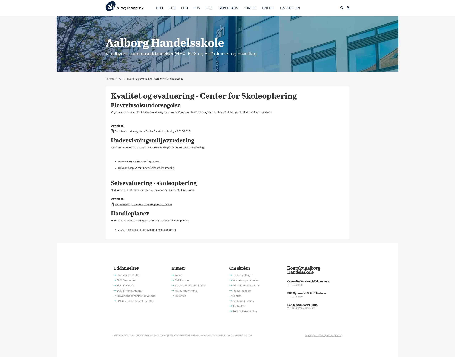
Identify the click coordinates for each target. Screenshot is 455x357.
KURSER (250, 8)
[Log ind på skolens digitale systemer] (347, 7)
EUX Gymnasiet (126, 280)
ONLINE (268, 8)
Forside (110, 78)
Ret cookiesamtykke (245, 311)
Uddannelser (126, 268)
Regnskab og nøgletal (245, 285)
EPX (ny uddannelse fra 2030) (135, 301)
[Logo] (130, 6)
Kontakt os (238, 306)
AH (121, 78)
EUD (184, 8)
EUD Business (125, 285)
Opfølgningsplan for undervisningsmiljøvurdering (146, 168)
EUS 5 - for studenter (129, 291)
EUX (172, 8)
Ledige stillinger (242, 275)
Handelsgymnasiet (128, 275)
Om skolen (239, 268)
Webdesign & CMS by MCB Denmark (323, 335)
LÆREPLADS (228, 8)
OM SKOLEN (290, 8)
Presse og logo (241, 291)
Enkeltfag (180, 296)
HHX (160, 8)
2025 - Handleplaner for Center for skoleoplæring (147, 229)
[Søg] (342, 7)
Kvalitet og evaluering (245, 280)
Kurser (178, 268)
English (237, 296)
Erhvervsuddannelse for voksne (136, 296)
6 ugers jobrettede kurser (190, 285)
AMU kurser (182, 280)
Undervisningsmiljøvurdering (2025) (138, 161)
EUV (197, 8)
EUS (209, 8)
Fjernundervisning (186, 291)
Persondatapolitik (243, 301)
